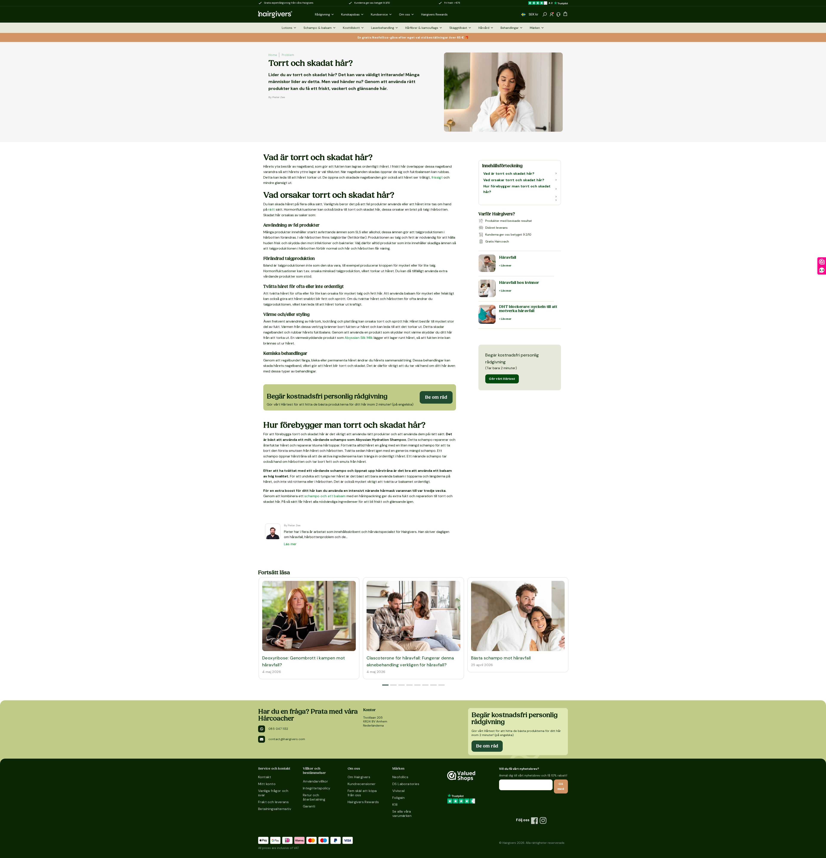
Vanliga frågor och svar (273, 793)
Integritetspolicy (316, 788)
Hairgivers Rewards (363, 802)
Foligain (398, 797)
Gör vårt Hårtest (502, 379)
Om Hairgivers (359, 777)
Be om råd (436, 397)
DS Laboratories (405, 784)
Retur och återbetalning (314, 797)
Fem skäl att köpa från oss (362, 793)
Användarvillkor (315, 781)
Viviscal (398, 791)
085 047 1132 (278, 729)
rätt (271, 209)
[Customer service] (558, 14)
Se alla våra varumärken (401, 813)
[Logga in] (551, 14)
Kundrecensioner (362, 784)
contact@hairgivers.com (286, 739)
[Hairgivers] (282, 14)
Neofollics (400, 777)
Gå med (561, 786)
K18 (395, 804)
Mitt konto (267, 784)
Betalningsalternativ (274, 809)
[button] (523, 14)
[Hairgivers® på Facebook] (534, 820)
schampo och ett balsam (325, 496)
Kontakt (264, 777)
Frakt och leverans (273, 802)
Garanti (309, 806)
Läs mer (290, 544)
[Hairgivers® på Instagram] (543, 820)
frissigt (437, 177)
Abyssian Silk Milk (359, 337)
